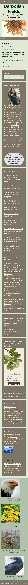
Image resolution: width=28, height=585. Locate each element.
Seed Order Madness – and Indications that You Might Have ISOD (13, 231)
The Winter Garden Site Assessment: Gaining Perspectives (12, 195)
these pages (14, 123)
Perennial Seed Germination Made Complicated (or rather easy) (13, 222)
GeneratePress (23, 583)
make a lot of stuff (13, 118)
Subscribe (15, 1)
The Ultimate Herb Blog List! (13, 396)
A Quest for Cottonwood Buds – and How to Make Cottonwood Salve (12, 240)
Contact (9, 1)
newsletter (15, 125)
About (5, 1)
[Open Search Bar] (26, 38)
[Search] (22, 77)
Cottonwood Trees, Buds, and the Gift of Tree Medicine (13, 248)
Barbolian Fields (14, 9)
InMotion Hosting (10, 407)
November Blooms (8, 47)
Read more (5, 66)
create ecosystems (10, 108)
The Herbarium (9, 329)
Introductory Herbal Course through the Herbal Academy (13, 323)
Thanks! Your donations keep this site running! (14, 159)
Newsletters (21, 1)
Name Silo (13, 437)
